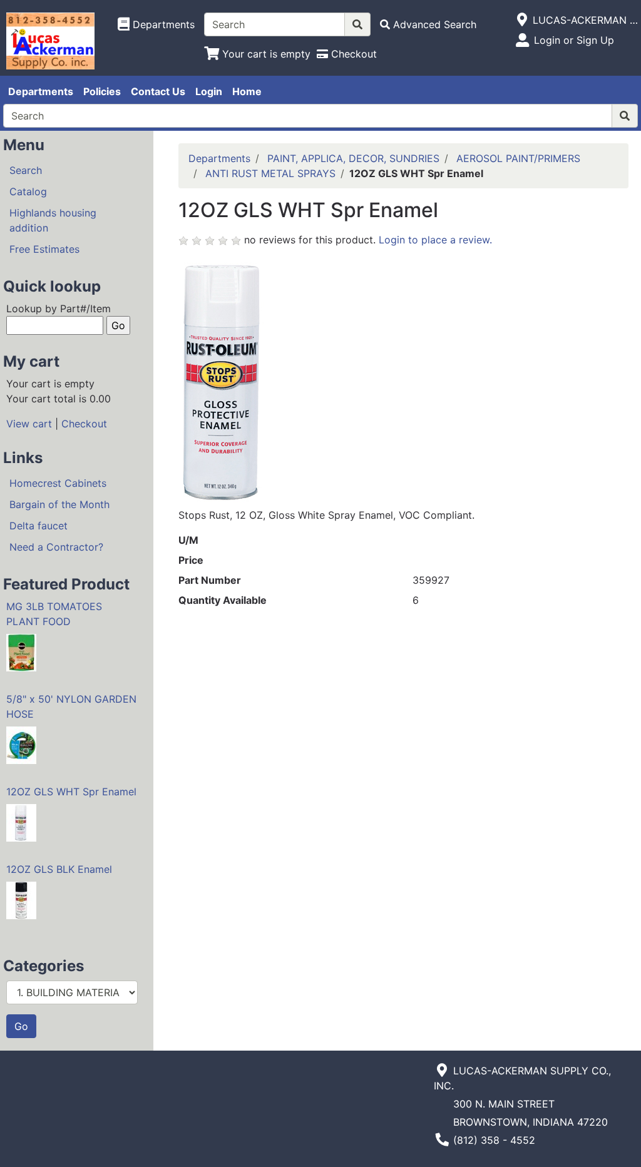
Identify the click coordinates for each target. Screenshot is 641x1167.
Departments (40, 91)
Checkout (84, 423)
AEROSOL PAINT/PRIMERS (518, 158)
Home (247, 91)
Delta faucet (38, 525)
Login (208, 91)
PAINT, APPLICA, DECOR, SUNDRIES (353, 158)
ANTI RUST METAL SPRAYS (270, 173)
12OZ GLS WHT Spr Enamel (71, 791)
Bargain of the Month (59, 504)
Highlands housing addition (52, 220)
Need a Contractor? (56, 547)
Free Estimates (44, 249)
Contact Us (158, 91)
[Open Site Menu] (522, 20)
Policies (102, 91)
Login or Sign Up (574, 40)
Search (25, 170)
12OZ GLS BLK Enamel (59, 869)
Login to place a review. (435, 239)
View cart (29, 423)
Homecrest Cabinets (57, 483)
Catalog (28, 191)
